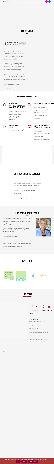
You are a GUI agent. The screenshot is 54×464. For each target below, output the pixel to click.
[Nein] (52, 460)
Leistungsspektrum (21, 2)
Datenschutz (43, 7)
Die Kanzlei (14, 2)
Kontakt (49, 7)
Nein (24, 461)
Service (28, 2)
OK (18, 461)
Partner (48, 2)
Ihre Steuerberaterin (35, 2)
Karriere (43, 2)
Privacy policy (33, 461)
